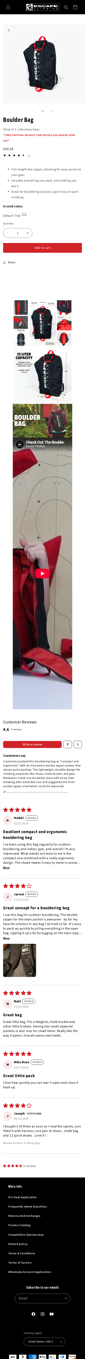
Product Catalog (19, 1225)
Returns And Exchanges (24, 1216)
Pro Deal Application (22, 1197)
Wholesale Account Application (29, 1272)
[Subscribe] (65, 1298)
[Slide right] (51, 110)
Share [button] (11, 262)
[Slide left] (33, 110)
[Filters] (67, 744)
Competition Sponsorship (26, 1235)
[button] (8, 7)
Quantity (8, 223)
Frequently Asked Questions (27, 1207)
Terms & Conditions (21, 1253)
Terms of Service (20, 1263)
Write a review (32, 744)
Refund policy (18, 1244)
